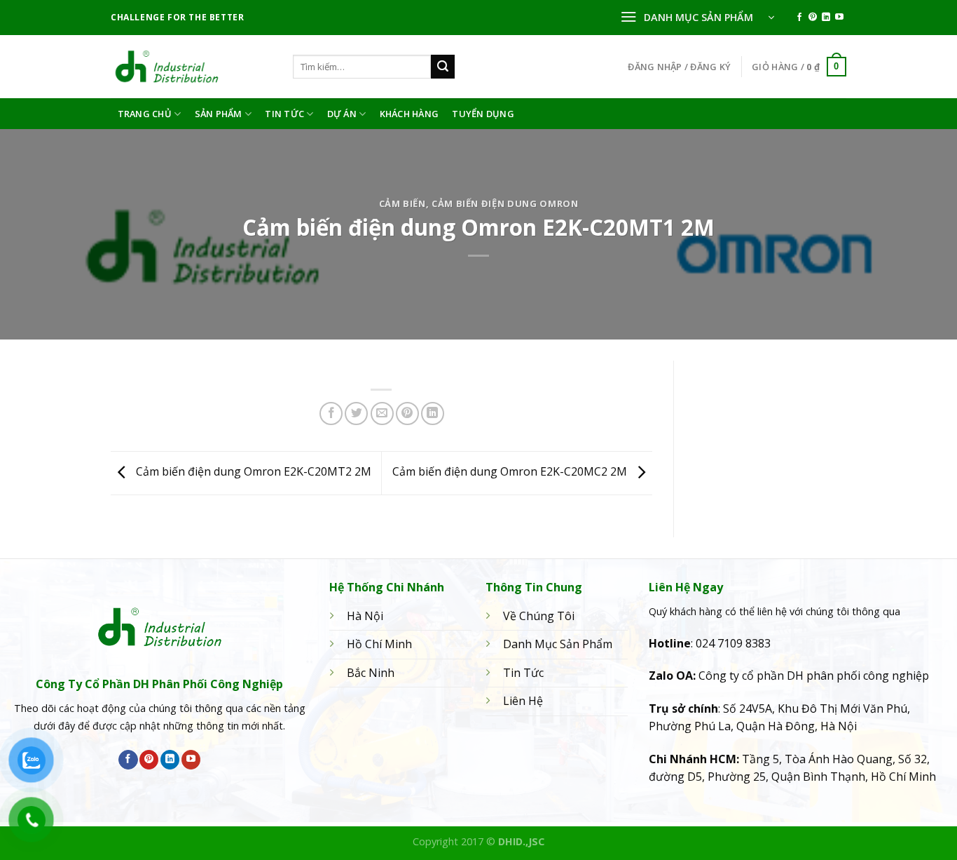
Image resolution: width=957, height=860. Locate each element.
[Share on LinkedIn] (432, 413)
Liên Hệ (523, 700)
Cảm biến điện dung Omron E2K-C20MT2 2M (252, 472)
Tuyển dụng (483, 113)
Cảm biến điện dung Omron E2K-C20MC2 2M (511, 472)
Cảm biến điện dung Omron (505, 203)
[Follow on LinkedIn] (826, 17)
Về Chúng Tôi (538, 616)
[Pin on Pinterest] (407, 413)
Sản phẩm (218, 113)
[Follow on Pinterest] (812, 17)
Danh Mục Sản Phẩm (557, 644)
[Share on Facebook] (331, 413)
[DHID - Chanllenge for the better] (191, 66)
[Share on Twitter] (356, 413)
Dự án (342, 113)
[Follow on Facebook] (799, 17)
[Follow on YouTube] (839, 17)
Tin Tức (284, 113)
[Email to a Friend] (382, 413)
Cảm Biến (402, 203)
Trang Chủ (145, 113)
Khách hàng (409, 113)
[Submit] (443, 67)
